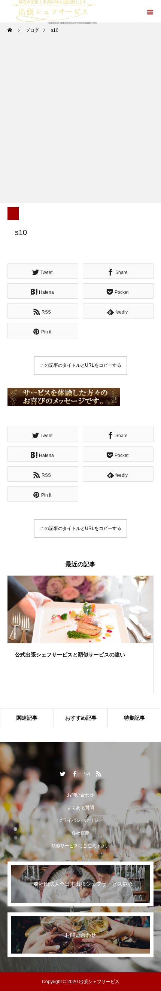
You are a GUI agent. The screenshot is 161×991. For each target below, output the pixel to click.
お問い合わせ (80, 795)
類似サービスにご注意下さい (80, 845)
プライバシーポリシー (80, 820)
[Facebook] (74, 773)
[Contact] (86, 773)
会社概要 (80, 833)
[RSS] (98, 773)
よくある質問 (80, 807)
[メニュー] (150, 11)
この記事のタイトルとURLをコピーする (80, 365)
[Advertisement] (80, 122)
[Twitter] (62, 773)
